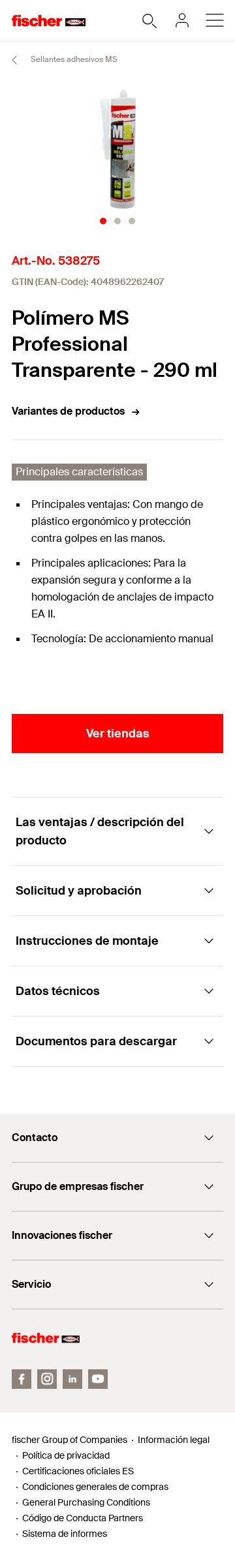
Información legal (174, 1440)
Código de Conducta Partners (82, 1518)
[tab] (103, 221)
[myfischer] (182, 20)
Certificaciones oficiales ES (78, 1471)
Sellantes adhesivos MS (73, 59)
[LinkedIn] (72, 1379)
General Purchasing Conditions (86, 1502)
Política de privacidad (66, 1455)
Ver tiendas (117, 733)
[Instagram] (47, 1379)
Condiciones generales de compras (95, 1487)
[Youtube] (98, 1379)
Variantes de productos (68, 411)
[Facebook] (21, 1379)
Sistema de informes (64, 1533)
